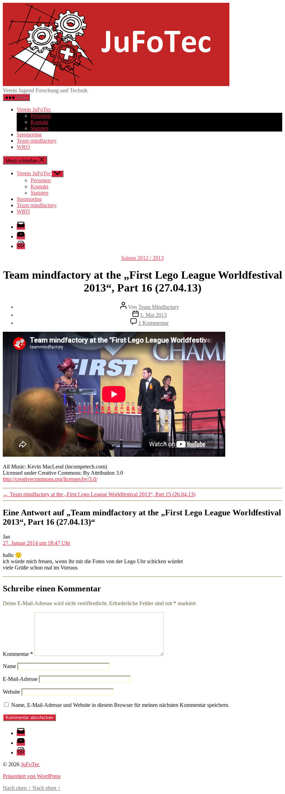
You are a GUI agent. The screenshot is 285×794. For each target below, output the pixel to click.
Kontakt (39, 122)
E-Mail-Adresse (20, 679)
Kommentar (18, 654)
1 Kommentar (153, 323)
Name (9, 666)
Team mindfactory (37, 141)
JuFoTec (30, 764)
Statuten (39, 128)
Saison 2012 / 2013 (142, 258)
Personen (41, 116)
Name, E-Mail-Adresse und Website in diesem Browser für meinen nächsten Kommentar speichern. (120, 705)
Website (11, 692)
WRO (23, 147)
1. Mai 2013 (153, 315)
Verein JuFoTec (34, 109)
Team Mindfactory (158, 307)
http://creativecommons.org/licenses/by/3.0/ (50, 479)
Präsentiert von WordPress (31, 776)
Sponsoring (29, 134)
